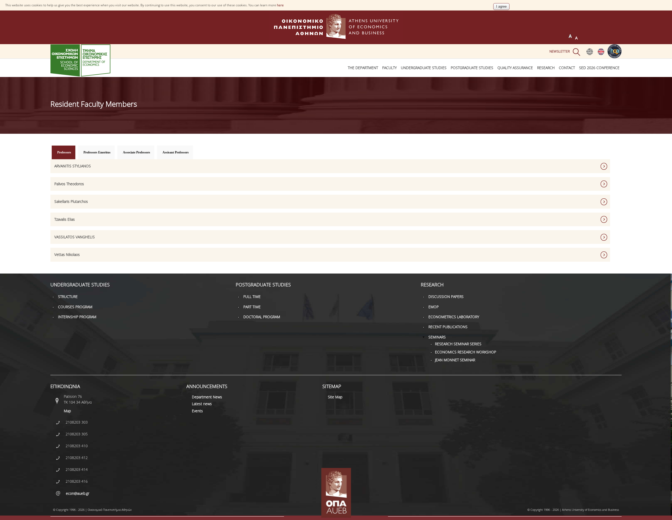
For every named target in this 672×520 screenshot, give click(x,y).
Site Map (335, 396)
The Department (363, 67)
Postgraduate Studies (472, 67)
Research (546, 67)
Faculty (389, 67)
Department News (207, 396)
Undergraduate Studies (424, 67)
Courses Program (75, 306)
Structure (68, 296)
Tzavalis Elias (64, 219)
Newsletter (559, 51)
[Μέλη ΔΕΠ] (590, 54)
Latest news (202, 403)
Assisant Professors (175, 152)
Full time (252, 296)
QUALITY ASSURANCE (515, 67)
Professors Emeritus (97, 152)
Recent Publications (448, 326)
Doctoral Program (261, 316)
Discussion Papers (446, 296)
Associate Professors (136, 152)
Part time (252, 306)
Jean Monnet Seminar (455, 359)
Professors (66, 152)
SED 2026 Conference (599, 67)
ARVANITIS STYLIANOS (72, 165)
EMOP (433, 306)
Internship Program (77, 316)
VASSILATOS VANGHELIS (74, 236)
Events (197, 410)
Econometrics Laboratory (453, 316)
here (280, 5)
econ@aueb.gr (77, 493)
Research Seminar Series (458, 343)
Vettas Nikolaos (67, 254)
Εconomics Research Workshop (465, 351)
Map (67, 410)
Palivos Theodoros (69, 183)
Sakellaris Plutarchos (71, 201)
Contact (567, 67)
